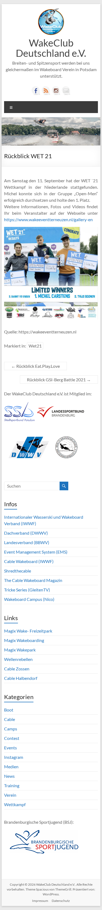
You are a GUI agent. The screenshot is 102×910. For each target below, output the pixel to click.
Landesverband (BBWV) (26, 542)
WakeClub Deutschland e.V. (51, 48)
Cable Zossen (16, 668)
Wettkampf (15, 804)
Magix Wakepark (20, 649)
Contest (11, 738)
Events (10, 747)
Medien (11, 766)
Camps (10, 728)
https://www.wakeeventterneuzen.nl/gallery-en (48, 219)
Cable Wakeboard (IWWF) (29, 561)
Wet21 (35, 345)
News (9, 776)
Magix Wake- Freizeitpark (28, 630)
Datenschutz (61, 901)
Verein (10, 795)
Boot (8, 709)
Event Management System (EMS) (35, 551)
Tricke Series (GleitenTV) (27, 589)
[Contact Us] (66, 90)
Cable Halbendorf (20, 678)
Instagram (13, 757)
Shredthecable (17, 570)
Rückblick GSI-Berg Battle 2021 (59, 379)
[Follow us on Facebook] (36, 90)
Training (11, 785)
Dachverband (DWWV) (26, 532)
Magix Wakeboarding (24, 640)
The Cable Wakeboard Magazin (33, 580)
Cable (9, 719)
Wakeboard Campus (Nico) (29, 599)
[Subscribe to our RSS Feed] (46, 90)
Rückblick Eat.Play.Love (35, 366)
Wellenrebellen (18, 659)
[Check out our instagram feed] (56, 90)
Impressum (40, 901)
